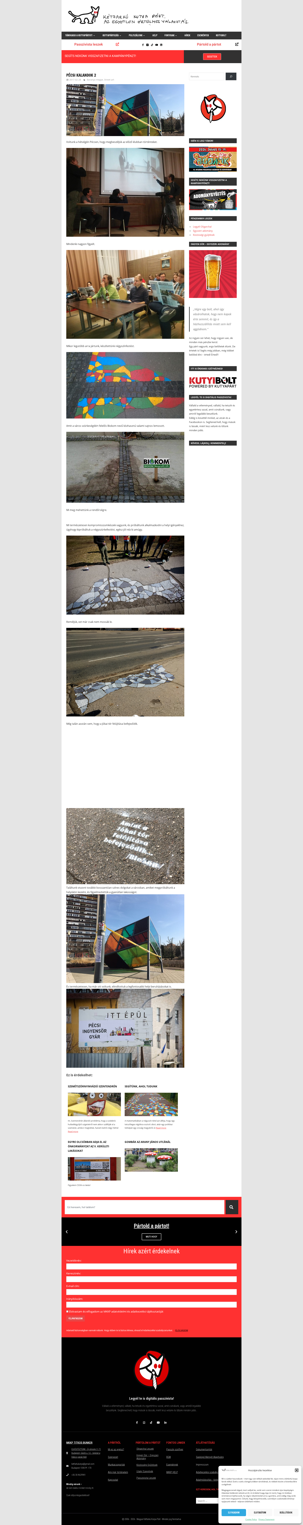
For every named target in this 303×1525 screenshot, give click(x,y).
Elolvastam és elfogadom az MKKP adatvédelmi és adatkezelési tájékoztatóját (116, 1311)
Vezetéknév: (74, 1260)
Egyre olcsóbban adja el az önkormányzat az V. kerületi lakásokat (88, 1146)
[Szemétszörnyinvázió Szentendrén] (94, 1115)
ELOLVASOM (181, 1330)
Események (203, 35)
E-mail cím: (73, 1286)
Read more (73, 1131)
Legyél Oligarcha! (202, 226)
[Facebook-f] (143, 45)
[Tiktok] (152, 45)
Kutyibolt (221, 35)
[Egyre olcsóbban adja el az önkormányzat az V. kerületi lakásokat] (94, 1179)
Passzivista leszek (88, 44)
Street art (109, 79)
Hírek (187, 35)
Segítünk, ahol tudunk (141, 1086)
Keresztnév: (73, 1273)
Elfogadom (234, 1512)
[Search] (231, 76)
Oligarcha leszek (145, 1448)
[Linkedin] (161, 45)
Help (154, 35)
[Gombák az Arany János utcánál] (151, 1170)
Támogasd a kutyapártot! (78, 35)
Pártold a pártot (209, 44)
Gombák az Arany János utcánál (148, 1142)
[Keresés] (232, 1207)
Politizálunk (135, 35)
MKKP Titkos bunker (79, 1442)
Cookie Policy (251, 1519)
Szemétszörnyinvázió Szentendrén (92, 1086)
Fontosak (169, 35)
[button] (296, 1470)
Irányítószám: (74, 1299)
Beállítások (286, 1512)
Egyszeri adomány (203, 230)
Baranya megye (95, 79)
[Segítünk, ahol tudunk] (151, 1115)
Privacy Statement (266, 1519)
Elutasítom (260, 1512)
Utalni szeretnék (145, 1471)
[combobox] (144, 1207)
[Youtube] (156, 45)
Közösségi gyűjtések (204, 234)
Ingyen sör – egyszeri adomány (147, 1457)
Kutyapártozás (111, 35)
